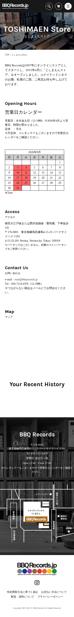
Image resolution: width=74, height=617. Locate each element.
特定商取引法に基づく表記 (22, 591)
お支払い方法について (54, 591)
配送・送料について (22, 596)
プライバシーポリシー (50, 596)
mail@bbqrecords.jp (26, 279)
